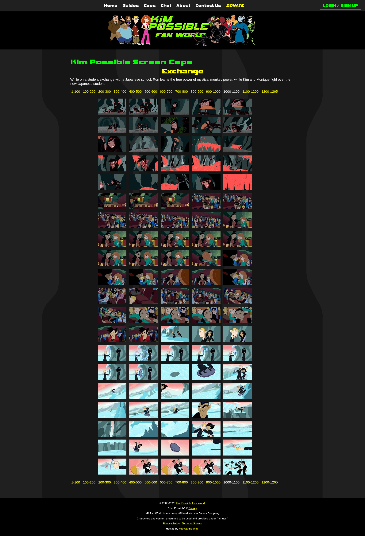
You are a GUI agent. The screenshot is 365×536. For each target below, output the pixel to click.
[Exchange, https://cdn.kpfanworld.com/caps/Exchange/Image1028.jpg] (175, 208)
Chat (166, 5)
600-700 (166, 91)
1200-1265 (269, 91)
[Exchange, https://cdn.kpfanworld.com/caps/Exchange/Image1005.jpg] (237, 113)
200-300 (104, 91)
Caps (150, 5)
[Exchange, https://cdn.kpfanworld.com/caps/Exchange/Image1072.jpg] (143, 379)
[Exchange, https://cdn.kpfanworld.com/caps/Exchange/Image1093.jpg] (175, 454)
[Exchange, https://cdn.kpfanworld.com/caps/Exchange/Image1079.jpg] (206, 398)
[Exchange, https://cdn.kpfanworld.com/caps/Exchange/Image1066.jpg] (112, 360)
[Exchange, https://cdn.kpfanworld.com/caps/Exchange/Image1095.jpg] (237, 454)
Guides (130, 5)
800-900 (197, 91)
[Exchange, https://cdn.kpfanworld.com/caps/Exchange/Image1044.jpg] (206, 265)
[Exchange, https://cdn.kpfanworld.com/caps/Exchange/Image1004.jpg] (206, 113)
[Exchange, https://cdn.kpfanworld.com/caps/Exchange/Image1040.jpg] (237, 246)
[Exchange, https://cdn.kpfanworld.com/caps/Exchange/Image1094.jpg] (206, 454)
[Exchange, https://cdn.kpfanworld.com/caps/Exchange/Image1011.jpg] (112, 151)
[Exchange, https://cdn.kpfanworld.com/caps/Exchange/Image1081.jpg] (112, 416)
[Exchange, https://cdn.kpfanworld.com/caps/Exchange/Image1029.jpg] (206, 208)
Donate (235, 5)
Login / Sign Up (340, 6)
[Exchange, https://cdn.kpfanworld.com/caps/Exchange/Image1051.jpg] (112, 303)
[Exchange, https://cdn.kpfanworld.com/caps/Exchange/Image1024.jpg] (206, 189)
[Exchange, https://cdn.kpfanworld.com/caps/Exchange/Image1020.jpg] (237, 170)
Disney (193, 508)
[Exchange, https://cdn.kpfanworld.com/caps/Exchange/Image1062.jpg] (143, 341)
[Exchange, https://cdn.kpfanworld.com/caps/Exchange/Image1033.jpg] (175, 227)
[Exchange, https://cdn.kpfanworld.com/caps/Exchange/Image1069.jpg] (206, 360)
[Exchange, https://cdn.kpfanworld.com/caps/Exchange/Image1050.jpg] (237, 284)
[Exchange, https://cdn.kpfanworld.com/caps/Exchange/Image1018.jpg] (175, 170)
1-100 (75, 91)
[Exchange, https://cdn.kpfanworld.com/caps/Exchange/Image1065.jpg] (237, 341)
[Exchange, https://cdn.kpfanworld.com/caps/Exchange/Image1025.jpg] (237, 189)
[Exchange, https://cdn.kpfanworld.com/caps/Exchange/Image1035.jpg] (237, 227)
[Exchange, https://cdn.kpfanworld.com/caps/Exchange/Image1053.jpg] (175, 303)
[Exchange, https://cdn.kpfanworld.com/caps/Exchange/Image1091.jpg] (112, 454)
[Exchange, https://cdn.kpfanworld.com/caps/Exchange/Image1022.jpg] (143, 189)
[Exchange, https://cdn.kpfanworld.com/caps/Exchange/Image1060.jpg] (237, 322)
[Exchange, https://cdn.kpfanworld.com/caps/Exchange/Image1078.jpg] (175, 398)
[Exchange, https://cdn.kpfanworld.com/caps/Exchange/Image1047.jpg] (143, 284)
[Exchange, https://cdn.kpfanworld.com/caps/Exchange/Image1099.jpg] (206, 473)
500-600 (150, 91)
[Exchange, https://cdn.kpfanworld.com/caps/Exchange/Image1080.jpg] (237, 398)
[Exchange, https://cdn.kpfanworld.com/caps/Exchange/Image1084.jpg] (206, 416)
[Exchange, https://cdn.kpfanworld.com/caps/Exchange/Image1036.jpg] (112, 246)
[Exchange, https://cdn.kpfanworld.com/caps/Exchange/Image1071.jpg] (112, 379)
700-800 (181, 91)
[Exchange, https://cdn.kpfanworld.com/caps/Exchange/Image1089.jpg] (206, 435)
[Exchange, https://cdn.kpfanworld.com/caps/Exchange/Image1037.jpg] (143, 246)
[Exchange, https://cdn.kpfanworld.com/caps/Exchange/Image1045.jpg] (237, 265)
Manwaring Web (188, 528)
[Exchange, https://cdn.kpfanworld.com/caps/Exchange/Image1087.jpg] (143, 435)
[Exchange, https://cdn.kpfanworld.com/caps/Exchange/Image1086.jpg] (112, 435)
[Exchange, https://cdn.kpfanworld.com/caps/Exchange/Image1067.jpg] (143, 360)
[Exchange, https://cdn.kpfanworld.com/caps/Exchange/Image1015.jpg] (237, 151)
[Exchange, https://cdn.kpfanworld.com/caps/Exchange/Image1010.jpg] (237, 132)
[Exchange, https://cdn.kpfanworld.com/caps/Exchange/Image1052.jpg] (143, 303)
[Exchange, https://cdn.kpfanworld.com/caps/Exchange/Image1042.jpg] (143, 265)
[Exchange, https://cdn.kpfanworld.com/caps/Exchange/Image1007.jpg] (143, 132)
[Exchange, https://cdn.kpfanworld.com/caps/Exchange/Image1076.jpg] (112, 398)
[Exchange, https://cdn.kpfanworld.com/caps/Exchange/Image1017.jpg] (143, 170)
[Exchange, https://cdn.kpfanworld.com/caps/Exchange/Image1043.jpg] (175, 265)
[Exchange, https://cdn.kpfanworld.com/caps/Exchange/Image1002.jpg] (143, 113)
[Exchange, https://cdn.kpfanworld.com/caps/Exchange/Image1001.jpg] (112, 113)
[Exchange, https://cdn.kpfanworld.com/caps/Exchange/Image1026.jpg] (112, 208)
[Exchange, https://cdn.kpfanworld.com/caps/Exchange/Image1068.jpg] (175, 360)
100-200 (89, 91)
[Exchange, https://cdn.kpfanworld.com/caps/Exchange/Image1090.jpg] (237, 435)
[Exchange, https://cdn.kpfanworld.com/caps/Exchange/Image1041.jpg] (112, 265)
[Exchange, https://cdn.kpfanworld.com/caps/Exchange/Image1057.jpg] (143, 322)
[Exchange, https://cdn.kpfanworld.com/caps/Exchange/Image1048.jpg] (175, 284)
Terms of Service (192, 523)
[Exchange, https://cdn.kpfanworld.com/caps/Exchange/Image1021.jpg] (112, 189)
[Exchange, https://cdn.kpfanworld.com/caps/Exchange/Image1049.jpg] (206, 284)
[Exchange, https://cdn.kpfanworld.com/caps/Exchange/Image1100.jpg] (237, 473)
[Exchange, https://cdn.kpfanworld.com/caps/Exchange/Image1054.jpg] (206, 303)
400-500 (135, 91)
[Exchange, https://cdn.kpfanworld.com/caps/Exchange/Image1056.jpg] (112, 322)
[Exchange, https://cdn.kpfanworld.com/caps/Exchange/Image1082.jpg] (143, 416)
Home (110, 5)
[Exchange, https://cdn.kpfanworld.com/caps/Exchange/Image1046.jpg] (112, 284)
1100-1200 (250, 91)
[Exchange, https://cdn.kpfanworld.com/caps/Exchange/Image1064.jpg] (206, 341)
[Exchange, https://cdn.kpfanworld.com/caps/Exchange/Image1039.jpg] (206, 246)
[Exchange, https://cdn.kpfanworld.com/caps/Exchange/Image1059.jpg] (206, 322)
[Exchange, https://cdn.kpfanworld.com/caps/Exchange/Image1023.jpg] (175, 189)
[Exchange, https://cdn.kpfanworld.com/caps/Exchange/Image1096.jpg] (112, 473)
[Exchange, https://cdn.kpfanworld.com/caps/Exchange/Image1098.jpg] (175, 473)
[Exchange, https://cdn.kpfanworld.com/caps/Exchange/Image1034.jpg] (206, 227)
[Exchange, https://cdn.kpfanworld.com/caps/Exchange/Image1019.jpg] (206, 170)
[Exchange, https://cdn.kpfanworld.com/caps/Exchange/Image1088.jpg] (175, 435)
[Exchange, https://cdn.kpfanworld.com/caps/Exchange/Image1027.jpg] (143, 208)
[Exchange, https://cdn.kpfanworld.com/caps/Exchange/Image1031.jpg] (112, 227)
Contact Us (208, 5)
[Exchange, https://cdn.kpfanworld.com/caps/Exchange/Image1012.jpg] (143, 151)
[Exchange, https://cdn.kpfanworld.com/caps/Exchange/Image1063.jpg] (175, 341)
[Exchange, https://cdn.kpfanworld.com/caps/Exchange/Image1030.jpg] (237, 208)
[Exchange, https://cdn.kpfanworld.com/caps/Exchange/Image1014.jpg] (206, 151)
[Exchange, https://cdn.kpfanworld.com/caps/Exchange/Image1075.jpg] (237, 379)
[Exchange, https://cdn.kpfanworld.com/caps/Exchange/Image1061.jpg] (112, 341)
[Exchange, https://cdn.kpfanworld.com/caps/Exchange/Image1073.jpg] (175, 379)
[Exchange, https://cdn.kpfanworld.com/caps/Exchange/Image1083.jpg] (175, 416)
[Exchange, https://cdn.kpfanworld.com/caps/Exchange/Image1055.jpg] (237, 303)
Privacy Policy (171, 523)
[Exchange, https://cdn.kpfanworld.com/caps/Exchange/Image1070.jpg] (237, 360)
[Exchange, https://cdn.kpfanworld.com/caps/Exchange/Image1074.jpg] (206, 379)
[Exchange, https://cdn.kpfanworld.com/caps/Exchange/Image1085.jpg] (237, 416)
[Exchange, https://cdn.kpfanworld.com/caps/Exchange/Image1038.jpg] (175, 246)
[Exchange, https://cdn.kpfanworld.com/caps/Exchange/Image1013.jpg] (175, 151)
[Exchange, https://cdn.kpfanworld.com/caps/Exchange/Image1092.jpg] (143, 454)
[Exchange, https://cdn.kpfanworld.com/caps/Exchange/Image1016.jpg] (112, 170)
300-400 (120, 91)
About (183, 5)
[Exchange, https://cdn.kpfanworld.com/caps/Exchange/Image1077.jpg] (143, 398)
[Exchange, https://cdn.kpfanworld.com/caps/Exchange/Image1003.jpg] (175, 113)
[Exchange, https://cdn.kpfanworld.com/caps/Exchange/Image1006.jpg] (112, 132)
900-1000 (213, 91)
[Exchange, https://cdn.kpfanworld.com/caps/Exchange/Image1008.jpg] (175, 132)
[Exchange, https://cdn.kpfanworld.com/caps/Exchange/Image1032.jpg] (143, 227)
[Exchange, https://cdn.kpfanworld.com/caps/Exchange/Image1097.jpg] (143, 473)
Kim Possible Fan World (190, 503)
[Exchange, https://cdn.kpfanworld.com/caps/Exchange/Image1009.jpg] (206, 132)
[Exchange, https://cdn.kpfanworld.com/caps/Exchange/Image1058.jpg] (175, 322)
